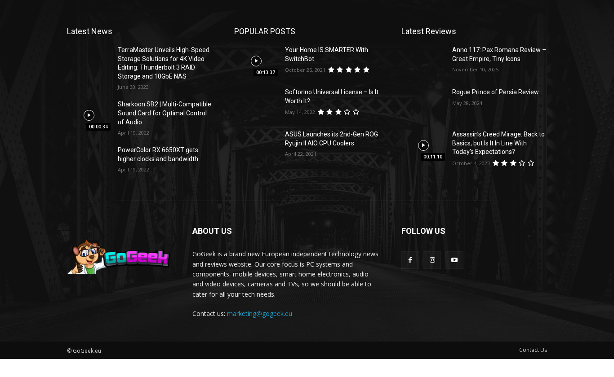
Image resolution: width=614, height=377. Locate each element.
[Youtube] (454, 260)
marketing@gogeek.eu (259, 313)
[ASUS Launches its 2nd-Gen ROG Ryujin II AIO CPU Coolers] (256, 145)
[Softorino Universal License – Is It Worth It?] (256, 103)
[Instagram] (432, 260)
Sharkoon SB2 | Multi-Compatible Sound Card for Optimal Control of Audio (164, 113)
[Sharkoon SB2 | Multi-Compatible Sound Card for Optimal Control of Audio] (89, 115)
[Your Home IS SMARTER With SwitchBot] (256, 61)
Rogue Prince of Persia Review (495, 92)
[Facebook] (410, 260)
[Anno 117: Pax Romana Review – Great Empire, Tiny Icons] (423, 61)
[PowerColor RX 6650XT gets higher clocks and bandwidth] (89, 161)
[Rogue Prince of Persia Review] (423, 103)
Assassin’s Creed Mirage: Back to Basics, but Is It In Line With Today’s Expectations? (498, 143)
